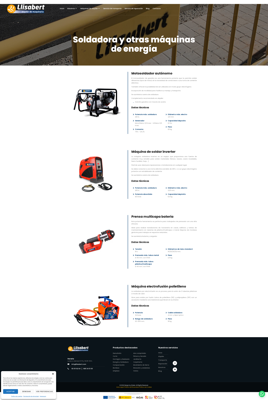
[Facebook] (175, 369)
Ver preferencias (44, 391)
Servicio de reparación (134, 8)
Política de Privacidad (132, 387)
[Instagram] (175, 363)
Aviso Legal (120, 387)
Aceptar (10, 391)
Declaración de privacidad (31, 396)
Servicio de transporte (112, 8)
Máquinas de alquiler (89, 8)
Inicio (62, 8)
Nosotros (71, 8)
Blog (147, 8)
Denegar (26, 391)
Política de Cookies (146, 387)
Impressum (43, 396)
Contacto (157, 8)
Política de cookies (16, 396)
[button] (53, 374)
